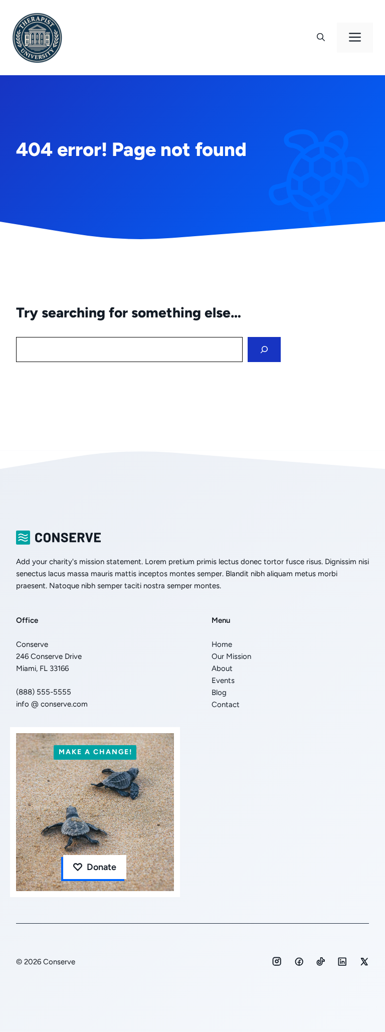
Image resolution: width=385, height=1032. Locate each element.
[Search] (264, 350)
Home (222, 644)
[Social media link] (277, 961)
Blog (219, 692)
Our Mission (231, 656)
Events (223, 680)
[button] (321, 38)
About (222, 668)
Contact (226, 704)
